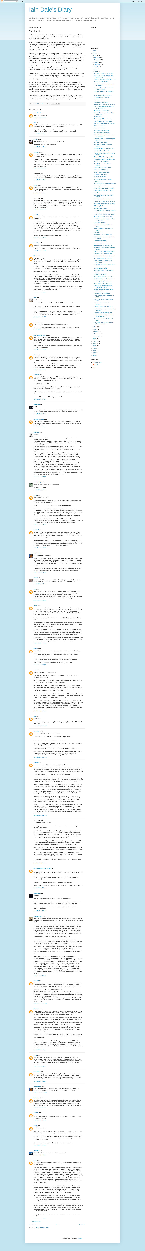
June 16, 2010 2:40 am (40, 1050)
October (96, 62)
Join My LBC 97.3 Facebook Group (103, 199)
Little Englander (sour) (40, 335)
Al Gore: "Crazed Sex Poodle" (102, 132)
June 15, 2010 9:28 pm (40, 643)
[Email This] (51, 104)
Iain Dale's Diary (50, 9)
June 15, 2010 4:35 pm (40, 147)
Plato (35, 297)
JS (95, 367)
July (95, 69)
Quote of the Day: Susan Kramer (102, 167)
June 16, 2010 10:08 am (40, 1092)
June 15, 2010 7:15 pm (40, 427)
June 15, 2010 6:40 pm (40, 369)
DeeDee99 (36, 530)
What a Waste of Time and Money (103, 95)
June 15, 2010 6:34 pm (40, 349)
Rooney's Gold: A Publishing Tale (103, 253)
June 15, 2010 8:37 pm (40, 572)
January (96, 336)
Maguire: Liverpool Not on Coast (103, 121)
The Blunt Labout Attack (100, 142)
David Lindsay (38, 916)
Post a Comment (36, 1221)
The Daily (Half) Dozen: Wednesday (103, 73)
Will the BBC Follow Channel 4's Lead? (104, 148)
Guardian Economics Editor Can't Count (105, 79)
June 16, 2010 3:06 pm (40, 1107)
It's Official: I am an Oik (100, 274)
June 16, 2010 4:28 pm (40, 1145)
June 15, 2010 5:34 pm (40, 209)
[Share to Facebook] (57, 104)
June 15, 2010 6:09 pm (40, 330)
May (95, 326)
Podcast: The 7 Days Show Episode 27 (104, 256)
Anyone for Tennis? (99, 128)
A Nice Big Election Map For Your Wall (104, 188)
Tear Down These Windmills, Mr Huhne (104, 203)
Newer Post (33, 1225)
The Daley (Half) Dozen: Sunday (103, 258)
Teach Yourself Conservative (101, 172)
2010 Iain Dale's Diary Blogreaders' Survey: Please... (103, 315)
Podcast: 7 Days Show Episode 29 (103, 157)
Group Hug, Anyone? (99, 222)
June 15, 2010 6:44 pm (40, 399)
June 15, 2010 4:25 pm (40, 117)
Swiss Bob (36, 1150)
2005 (94, 348)
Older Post (82, 1225)
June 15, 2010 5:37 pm (40, 237)
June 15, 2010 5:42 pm (40, 250)
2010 (94, 55)
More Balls (97, 193)
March (96, 331)
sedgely (36, 648)
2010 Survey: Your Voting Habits (102, 283)
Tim (35, 122)
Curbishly (36, 243)
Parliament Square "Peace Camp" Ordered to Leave (103, 88)
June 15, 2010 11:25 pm (40, 911)
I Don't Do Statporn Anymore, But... (103, 312)
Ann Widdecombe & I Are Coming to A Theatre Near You (104, 323)
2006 (94, 346)
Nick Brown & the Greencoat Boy (103, 234)
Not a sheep (37, 1071)
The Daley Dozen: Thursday (101, 130)
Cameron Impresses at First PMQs (103, 306)
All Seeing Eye (38, 482)
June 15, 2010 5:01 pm (40, 180)
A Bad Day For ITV (99, 206)
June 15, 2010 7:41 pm (40, 524)
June (95, 71)
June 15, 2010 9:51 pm (40, 711)
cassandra (37, 432)
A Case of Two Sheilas (100, 126)
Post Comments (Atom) (42, 1227)
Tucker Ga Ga (98, 116)
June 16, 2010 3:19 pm (40, 1120)
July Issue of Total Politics (101, 170)
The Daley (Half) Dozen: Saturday (103, 119)
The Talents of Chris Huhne (101, 161)
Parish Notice (97, 232)
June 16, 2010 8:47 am (40, 1066)
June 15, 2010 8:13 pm (40, 547)
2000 (94, 355)
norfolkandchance (39, 419)
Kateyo (36, 577)
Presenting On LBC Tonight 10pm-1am (104, 159)
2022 (94, 51)
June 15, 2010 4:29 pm (40, 134)
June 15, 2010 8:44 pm (40, 584)
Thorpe (35, 256)
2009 (94, 339)
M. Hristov (36, 1009)
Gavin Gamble (37, 113)
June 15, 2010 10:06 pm (40, 725)
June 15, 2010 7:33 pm (40, 490)
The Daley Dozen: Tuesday (101, 81)
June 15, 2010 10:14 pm (40, 815)
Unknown (36, 152)
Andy (35, 670)
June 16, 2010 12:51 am (40, 1003)
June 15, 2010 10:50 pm (40, 863)
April (95, 329)
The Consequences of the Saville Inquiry (105, 183)
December (97, 57)
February (97, 334)
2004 (94, 350)
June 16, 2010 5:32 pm (40, 1155)
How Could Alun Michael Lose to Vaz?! (104, 214)
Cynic (35, 495)
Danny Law (37, 374)
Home (57, 1225)
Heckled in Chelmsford (100, 240)
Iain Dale (36, 214)
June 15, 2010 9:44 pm (40, 664)
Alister (35, 355)
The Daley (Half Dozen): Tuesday (103, 179)
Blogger (80, 1238)
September (97, 64)
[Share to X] (55, 104)
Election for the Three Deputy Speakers (104, 251)
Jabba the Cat (37, 553)
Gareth (35, 139)
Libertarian (37, 404)
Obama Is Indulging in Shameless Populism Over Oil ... (103, 286)
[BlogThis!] (53, 104)
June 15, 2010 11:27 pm (40, 975)
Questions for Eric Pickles (101, 102)
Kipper (35, 1125)
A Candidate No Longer (100, 174)
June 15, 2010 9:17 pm (40, 600)
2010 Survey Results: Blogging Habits (104, 278)
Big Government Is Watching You (103, 216)
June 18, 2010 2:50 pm (40, 1218)
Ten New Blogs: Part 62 (100, 268)
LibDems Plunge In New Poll (102, 97)
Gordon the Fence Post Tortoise (42, 868)
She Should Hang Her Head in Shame (104, 123)
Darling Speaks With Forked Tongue (104, 190)
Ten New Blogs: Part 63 (100, 208)
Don (35, 589)
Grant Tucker (98, 362)
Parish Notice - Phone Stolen (102, 293)
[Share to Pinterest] (59, 104)
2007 (94, 343)
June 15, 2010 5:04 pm (40, 193)
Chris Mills (36, 731)
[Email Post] (48, 103)
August (96, 66)
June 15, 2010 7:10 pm (40, 414)
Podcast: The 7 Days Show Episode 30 (104, 104)
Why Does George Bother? (101, 151)
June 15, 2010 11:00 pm (40, 888)
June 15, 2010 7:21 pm (40, 476)
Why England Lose (99, 100)
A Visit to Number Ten (100, 176)
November (97, 60)
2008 (94, 341)
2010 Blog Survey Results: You (102, 281)
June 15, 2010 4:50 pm (40, 168)
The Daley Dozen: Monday (101, 186)
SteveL (35, 605)
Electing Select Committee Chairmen (104, 243)
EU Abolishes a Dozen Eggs (101, 110)
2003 (94, 353)
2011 (94, 53)
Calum (35, 185)
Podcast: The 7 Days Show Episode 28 (104, 201)
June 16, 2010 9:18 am (40, 1081)
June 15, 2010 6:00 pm (40, 316)
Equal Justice (97, 181)
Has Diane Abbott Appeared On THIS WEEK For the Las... (104, 107)
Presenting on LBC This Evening (103, 245)
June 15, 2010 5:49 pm (40, 292)
